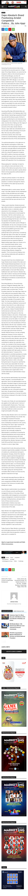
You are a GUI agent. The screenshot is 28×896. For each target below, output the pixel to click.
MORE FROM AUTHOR (19, 611)
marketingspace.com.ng (7, 561)
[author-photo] (14, 599)
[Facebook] (2, 29)
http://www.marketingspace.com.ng (14, 603)
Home (2, 10)
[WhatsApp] (13, 29)
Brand (12, 557)
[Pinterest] (9, 29)
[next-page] (5, 642)
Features (7, 10)
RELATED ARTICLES (7, 611)
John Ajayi (12, 559)
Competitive (17, 557)
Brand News (4, 618)
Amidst (7, 557)
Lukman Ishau (6, 26)
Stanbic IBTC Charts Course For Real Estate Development (7, 580)
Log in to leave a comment (14, 651)
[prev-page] (2, 642)
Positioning (21, 561)
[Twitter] (6, 29)
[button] (2, 7)
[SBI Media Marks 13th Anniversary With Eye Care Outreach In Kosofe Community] (5, 625)
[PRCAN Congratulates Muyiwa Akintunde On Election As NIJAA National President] (5, 634)
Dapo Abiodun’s (5, 559)
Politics (15, 561)
